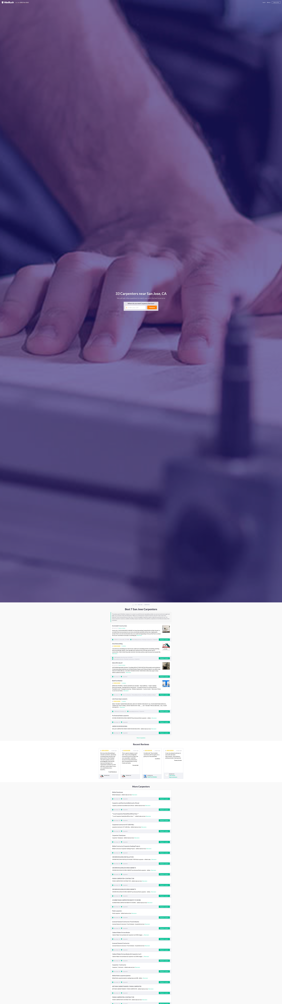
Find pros (152, 307)
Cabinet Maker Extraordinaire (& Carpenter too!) (126, 954)
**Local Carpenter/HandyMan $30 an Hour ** (125, 814)
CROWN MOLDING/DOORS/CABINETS (124, 868)
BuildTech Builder (117, 681)
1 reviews (124, 683)
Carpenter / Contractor (119, 965)
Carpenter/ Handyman (119, 835)
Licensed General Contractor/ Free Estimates (125, 921)
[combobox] (135, 307)
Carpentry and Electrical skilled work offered (125, 803)
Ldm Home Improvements (119, 699)
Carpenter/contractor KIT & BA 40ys (123, 824)
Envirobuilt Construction (119, 626)
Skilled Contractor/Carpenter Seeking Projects (126, 846)
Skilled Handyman (117, 792)
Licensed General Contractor (120, 943)
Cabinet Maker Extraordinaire (121, 932)
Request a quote (164, 639)
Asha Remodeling (117, 643)
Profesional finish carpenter (120, 715)
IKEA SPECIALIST (117, 663)
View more (139, 635)
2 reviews (124, 646)
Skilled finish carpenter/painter (121, 975)
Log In (264, 2)
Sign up (268, 2)
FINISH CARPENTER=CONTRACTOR (123, 878)
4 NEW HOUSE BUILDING (119, 726)
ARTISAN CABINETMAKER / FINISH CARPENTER (126, 986)
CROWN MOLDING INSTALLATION (123, 857)
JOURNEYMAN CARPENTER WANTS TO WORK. (126, 900)
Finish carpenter (117, 911)
